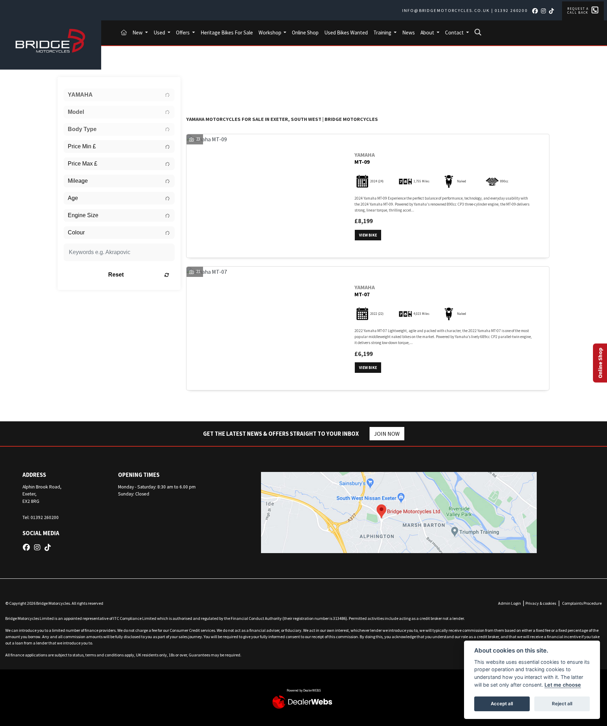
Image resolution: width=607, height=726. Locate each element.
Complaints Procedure (582, 603)
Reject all (562, 703)
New (138, 32)
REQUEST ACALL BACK (578, 11)
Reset (116, 275)
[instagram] (545, 10)
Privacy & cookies (541, 603)
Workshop (270, 32)
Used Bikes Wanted (346, 32)
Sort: (197, 84)
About (427, 32)
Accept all (502, 703)
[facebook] (536, 10)
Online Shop (305, 32)
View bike (368, 235)
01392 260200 (511, 10)
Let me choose (562, 685)
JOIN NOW (387, 433)
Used (160, 32)
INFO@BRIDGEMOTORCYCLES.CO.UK (446, 10)
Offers (183, 32)
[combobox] (119, 95)
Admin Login (509, 603)
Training (382, 32)
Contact (455, 32)
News (408, 32)
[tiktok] (553, 10)
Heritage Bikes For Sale (227, 32)
